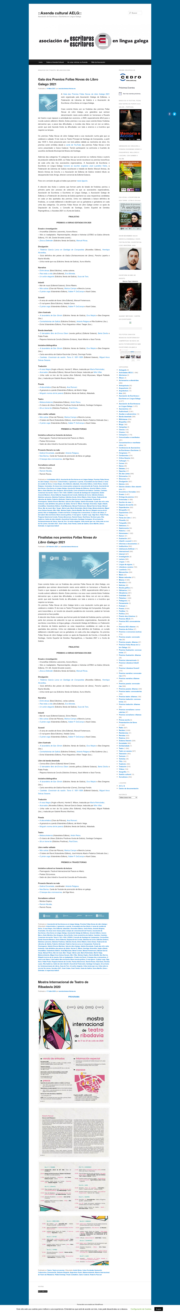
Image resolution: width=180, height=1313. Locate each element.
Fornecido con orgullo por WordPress (90, 1304)
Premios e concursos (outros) (130, 632)
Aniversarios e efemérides (129, 380)
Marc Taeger (57, 508)
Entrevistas (123, 499)
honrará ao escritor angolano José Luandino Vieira (85, 165)
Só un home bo (98, 519)
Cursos (121, 463)
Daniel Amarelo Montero (46, 939)
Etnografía (123, 510)
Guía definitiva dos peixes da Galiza (57, 504)
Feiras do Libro (125, 517)
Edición (122, 484)
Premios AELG (124, 619)
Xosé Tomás (72, 523)
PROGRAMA (73, 996)
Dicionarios (123, 476)
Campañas (123, 427)
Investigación (124, 556)
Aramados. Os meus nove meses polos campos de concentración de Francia (71, 486)
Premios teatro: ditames (128, 696)
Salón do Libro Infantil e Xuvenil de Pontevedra (61, 519)
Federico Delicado (58, 499)
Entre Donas (91, 497)
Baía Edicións (48, 490)
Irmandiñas (42, 506)
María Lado (66, 508)
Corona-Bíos (104, 937)
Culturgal (122, 461)
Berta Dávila (103, 333)
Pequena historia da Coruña (47, 517)
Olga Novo (95, 515)
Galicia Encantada (47, 453)
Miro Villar (98, 372)
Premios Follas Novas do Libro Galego (93, 924)
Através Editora (95, 488)
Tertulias (122, 759)
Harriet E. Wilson (76, 504)
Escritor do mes (125, 502)
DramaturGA (51, 1272)
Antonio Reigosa (83, 321)
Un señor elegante (73, 521)
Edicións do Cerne (84, 495)
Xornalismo (123, 777)
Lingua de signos (125, 564)
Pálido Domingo (60, 1274)
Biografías (123, 422)
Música (121, 580)
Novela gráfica (124, 588)
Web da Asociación (98, 62)
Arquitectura (123, 390)
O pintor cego (86, 515)
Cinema (122, 432)
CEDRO (70, 493)
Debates (122, 468)
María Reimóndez (97, 369)
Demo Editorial (56, 495)
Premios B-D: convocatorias (129, 621)
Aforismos (123, 375)
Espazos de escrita (126, 505)
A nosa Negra (57, 484)
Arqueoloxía (123, 388)
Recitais (122, 730)
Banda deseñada (125, 416)
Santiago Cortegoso (85, 519)
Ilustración (123, 538)
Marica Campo (70, 288)
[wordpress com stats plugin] (42, 1292)
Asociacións (123, 409)
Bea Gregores (58, 490)
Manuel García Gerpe (94, 506)
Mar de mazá (47, 508)
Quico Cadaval (84, 1274)
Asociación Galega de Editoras (78, 488)
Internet (122, 554)
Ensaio (121, 494)
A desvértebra (63, 481)
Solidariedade (124, 746)
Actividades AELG (53, 479)
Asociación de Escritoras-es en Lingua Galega (77, 479)
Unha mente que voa (88, 521)
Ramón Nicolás (46, 470)
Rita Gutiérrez (48, 964)
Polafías (122, 611)
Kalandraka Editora (53, 506)
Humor (121, 536)
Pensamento (123, 603)
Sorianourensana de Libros (47, 521)
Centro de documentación (128, 788)
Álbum (121, 378)
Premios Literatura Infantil (129, 663)
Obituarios (123, 590)
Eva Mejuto (91, 315)
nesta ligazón (82, 180)
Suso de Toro (83, 276)
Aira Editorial (67, 484)
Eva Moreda (70, 273)
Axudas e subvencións (127, 414)
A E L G (122, 786)
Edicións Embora (98, 495)
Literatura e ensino (126, 567)
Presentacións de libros (128, 722)
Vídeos (121, 769)
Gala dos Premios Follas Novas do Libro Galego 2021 (86, 94)
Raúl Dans (73, 408)
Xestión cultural (125, 774)
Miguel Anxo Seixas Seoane (60, 955)
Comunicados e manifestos (129, 437)
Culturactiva (42, 1272)
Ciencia (122, 429)
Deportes (122, 471)
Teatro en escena (58, 1270)
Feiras (121, 515)
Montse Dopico (66, 510)
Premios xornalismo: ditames (130, 714)
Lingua (121, 561)
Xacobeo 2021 (53, 523)
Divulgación (123, 481)
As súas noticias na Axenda (77, 62)
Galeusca (122, 525)
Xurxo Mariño (94, 523)
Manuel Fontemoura (79, 506)
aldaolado (76, 484)
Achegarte (122, 370)
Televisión (123, 753)
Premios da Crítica (126, 629)
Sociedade (123, 743)
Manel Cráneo (77, 950)
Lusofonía (122, 569)
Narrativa (122, 582)
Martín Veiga (87, 508)
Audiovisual (123, 411)
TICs (120, 761)
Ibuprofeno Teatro (76, 1272)
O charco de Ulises (97, 512)
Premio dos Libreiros (127, 616)
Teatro (49, 1270)
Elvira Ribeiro (82, 497)
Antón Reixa (75, 402)
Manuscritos (123, 572)
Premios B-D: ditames (127, 626)
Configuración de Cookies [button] (141, 1309)
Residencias (123, 733)
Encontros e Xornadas (127, 492)
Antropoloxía (124, 385)
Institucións (123, 546)
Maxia (121, 574)
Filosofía (122, 520)
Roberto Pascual (96, 1274)
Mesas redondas (125, 577)
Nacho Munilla (77, 510)
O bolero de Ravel (64, 512)
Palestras (122, 598)
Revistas (122, 735)
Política (122, 613)
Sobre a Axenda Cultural (55, 62)
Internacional (124, 551)
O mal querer (76, 515)
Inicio (40, 62)
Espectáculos (124, 507)
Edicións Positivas (58, 497)
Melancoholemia (98, 508)
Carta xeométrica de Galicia (83, 490)
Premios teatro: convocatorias (130, 691)
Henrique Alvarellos (90, 504)
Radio (121, 727)
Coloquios (123, 434)
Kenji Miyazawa (66, 506)
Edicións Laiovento (44, 497)
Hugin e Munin (102, 504)
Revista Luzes (96, 517)
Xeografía (122, 772)
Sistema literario (125, 740)
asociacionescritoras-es (67, 88)
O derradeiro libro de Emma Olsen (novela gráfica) (68, 959)
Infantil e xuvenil (125, 541)
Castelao (97, 490)
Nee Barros (44, 455)
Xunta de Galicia (83, 523)
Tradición (122, 764)
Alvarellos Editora (86, 484)
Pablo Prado (104, 515)
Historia (122, 530)
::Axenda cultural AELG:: (60, 12)
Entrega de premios (126, 497)
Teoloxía (122, 756)
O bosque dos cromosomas (51, 459)
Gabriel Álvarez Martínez (56, 501)
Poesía (121, 608)
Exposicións (123, 512)
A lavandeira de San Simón (93, 481)
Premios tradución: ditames (129, 704)
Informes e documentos (128, 543)
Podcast (122, 606)
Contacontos (123, 455)
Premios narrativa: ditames (129, 678)
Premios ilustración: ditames (130, 655)
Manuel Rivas (81, 240)
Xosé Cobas (63, 523)
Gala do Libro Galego (73, 501)
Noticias (122, 585)
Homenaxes (123, 533)
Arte (120, 393)
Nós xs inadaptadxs (50, 512)
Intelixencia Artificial (126, 549)
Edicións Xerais (71, 497)
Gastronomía (124, 528)
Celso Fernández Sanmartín (92, 1270)
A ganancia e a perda (75, 481)
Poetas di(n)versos (64, 517)
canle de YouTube (73, 144)
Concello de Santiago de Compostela (86, 493)
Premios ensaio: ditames (128, 642)
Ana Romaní (72, 387)
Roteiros (122, 738)
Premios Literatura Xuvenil (129, 668)
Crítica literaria (124, 458)
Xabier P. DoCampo (76, 291)
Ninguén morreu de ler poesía (48, 957)
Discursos (122, 479)
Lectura (122, 559)
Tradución (122, 766)
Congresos (123, 453)
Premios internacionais (128, 660)
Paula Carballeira (72, 1274)
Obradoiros (123, 593)
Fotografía (123, 523)
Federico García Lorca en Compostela (79, 499)
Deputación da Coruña (70, 495)
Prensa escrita (124, 720)
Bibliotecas (123, 419)
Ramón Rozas (77, 517)
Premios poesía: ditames (128, 689)
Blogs (121, 424)
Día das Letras (124, 473)
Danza (121, 466)
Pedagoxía (123, 600)
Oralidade (122, 595)
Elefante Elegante (63, 1272)
